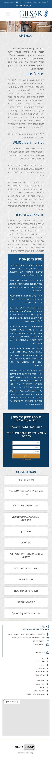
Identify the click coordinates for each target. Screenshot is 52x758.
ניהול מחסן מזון (26, 479)
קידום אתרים (20, 753)
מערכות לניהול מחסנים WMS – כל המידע (26, 492)
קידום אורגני (30, 753)
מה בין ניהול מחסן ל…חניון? (26, 613)
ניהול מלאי (26, 542)
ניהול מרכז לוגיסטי (26, 602)
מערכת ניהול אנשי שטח (26, 590)
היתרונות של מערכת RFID (26, 505)
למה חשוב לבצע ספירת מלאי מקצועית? (26, 518)
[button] (8, 14)
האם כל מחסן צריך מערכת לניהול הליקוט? (26, 555)
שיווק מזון (26, 531)
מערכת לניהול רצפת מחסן (26, 568)
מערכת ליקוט (26, 579)
